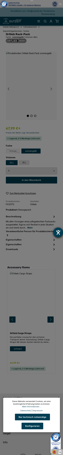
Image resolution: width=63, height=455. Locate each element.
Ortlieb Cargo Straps (21, 333)
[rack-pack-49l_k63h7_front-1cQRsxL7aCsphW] (31, 86)
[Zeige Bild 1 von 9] (28, 116)
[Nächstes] (51, 89)
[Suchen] (45, 21)
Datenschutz (25, 410)
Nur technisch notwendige (32, 417)
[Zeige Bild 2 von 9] (31, 116)
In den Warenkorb (31, 180)
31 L (24, 162)
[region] (31, 86)
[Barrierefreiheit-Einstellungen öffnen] (58, 232)
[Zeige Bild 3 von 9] (35, 116)
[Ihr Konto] (51, 21)
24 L (12, 162)
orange (15, 152)
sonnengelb (31, 151)
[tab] (31, 221)
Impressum (38, 410)
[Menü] (39, 21)
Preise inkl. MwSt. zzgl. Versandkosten (22, 133)
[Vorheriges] (9, 89)
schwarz (18, 348)
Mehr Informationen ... (31, 406)
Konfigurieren (32, 426)
